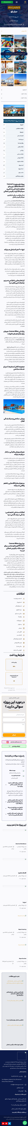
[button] (17, 2)
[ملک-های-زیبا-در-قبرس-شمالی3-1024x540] (20, 41)
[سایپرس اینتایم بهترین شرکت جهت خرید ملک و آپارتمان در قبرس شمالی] (25, 2)
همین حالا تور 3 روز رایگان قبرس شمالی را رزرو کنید (15, 54)
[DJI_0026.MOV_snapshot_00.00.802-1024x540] (7, 41)
